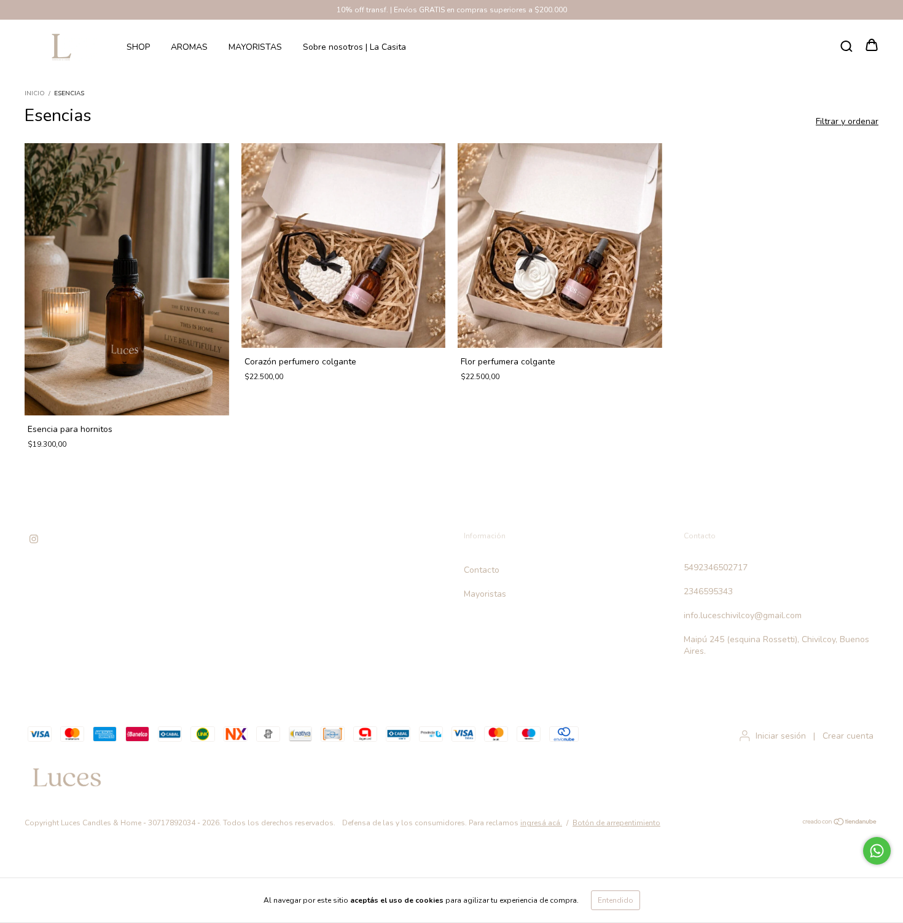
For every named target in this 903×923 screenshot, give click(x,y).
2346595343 (708, 591)
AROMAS (189, 47)
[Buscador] (846, 46)
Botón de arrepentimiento (616, 823)
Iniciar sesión (781, 736)
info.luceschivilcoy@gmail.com (743, 615)
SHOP (138, 47)
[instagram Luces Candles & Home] (34, 539)
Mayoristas (485, 594)
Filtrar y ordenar (847, 121)
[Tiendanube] (840, 823)
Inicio (35, 93)
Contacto (481, 570)
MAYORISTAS (255, 47)
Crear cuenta (848, 736)
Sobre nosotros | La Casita (354, 47)
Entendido (615, 900)
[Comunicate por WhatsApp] (877, 851)
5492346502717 (716, 567)
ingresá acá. (541, 823)
